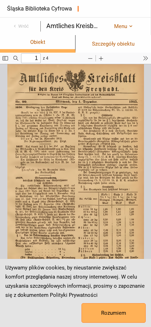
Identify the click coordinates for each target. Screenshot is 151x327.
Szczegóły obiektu (113, 44)
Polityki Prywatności (74, 295)
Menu (120, 26)
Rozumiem (113, 313)
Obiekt (37, 42)
